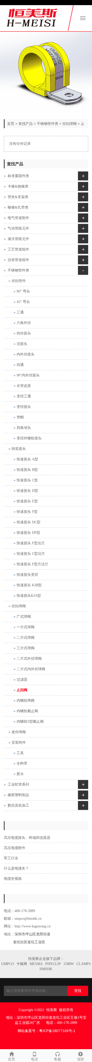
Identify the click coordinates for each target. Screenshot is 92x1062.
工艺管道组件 (18, 249)
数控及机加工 (18, 805)
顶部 (80, 1059)
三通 (20, 312)
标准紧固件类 (18, 176)
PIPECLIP (53, 964)
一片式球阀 (25, 627)
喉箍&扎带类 (18, 207)
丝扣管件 (19, 281)
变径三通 (24, 396)
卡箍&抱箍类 (18, 186)
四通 (20, 365)
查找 (77, 991)
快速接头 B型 (27, 470)
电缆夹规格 (13, 879)
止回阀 (22, 690)
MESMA (36, 964)
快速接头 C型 (27, 480)
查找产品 (25, 124)
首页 (10, 124)
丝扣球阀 (69, 124)
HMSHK (46, 969)
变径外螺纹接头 (29, 438)
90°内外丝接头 (28, 375)
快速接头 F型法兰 (31, 543)
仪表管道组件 (18, 260)
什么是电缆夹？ (16, 868)
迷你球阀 (19, 732)
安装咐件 (19, 742)
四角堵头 (24, 428)
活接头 (22, 344)
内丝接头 (24, 333)
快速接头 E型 (27, 501)
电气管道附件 (18, 218)
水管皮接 (24, 386)
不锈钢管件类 (47, 124)
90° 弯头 (23, 291)
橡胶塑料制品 (18, 795)
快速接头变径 (27, 575)
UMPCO (7, 964)
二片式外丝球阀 (29, 658)
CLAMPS (83, 964)
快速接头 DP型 (28, 533)
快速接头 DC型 (28, 522)
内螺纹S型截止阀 (30, 721)
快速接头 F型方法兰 (32, 564)
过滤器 (22, 679)
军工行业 (11, 858)
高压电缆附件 (14, 848)
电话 (34, 1059)
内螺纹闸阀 (25, 700)
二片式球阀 (25, 638)
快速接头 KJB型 (29, 585)
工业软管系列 (18, 784)
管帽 (20, 417)
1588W (68, 964)
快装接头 (19, 449)
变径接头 (24, 407)
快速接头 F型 (27, 512)
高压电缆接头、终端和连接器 (27, 838)
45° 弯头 (23, 302)
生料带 (22, 763)
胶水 (20, 774)
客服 (57, 1059)
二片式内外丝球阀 (31, 669)
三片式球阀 (25, 648)
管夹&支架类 (18, 197)
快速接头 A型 (27, 459)
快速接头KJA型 (29, 596)
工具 (20, 753)
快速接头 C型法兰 (31, 554)
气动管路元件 (18, 228)
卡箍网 (21, 964)
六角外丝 (24, 323)
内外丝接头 (25, 354)
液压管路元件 (18, 239)
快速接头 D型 (27, 491)
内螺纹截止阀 (27, 711)
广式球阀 (24, 617)
